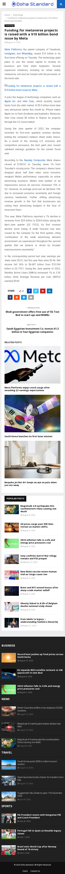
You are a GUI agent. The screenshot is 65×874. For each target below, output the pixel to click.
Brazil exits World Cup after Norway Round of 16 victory (36, 848)
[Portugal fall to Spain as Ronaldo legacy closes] (9, 834)
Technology (9, 25)
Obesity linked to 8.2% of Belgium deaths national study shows (38, 604)
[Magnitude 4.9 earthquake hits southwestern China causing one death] (12, 509)
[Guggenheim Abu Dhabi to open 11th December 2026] (9, 796)
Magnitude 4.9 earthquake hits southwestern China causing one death (38, 508)
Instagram (10, 53)
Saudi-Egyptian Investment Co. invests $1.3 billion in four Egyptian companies (32, 330)
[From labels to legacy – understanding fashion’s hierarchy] (12, 622)
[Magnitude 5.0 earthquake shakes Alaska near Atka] (9, 727)
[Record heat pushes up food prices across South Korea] (9, 657)
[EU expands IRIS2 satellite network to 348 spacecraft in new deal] (9, 673)
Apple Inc (10, 101)
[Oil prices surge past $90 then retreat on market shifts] (12, 527)
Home (25, 871)
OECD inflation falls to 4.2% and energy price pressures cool (37, 541)
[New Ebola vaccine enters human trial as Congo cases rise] (12, 575)
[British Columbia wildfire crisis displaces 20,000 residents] (9, 711)
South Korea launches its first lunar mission (28, 436)
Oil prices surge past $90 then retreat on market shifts (36, 525)
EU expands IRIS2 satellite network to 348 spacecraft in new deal (39, 671)
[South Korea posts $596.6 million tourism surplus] (9, 765)
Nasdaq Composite (34, 160)
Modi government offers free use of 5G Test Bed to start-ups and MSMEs (32, 313)
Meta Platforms (13, 49)
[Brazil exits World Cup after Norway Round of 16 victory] (9, 850)
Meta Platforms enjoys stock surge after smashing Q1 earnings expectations (27, 389)
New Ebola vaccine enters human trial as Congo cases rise (38, 573)
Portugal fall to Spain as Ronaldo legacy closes (39, 832)
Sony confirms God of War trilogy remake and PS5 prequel (38, 557)
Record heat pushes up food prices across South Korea (40, 655)
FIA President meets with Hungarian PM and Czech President (39, 816)
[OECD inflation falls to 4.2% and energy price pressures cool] (12, 543)
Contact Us (35, 871)
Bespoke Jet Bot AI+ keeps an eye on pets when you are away (31, 484)
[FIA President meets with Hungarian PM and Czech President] (9, 818)
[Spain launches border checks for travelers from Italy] (9, 780)
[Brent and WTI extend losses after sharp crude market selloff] (12, 591)
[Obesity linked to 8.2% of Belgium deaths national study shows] (12, 607)
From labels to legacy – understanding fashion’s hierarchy (39, 620)
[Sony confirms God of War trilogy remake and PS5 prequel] (12, 559)
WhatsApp (27, 53)
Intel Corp (28, 101)
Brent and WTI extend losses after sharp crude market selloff (39, 589)
